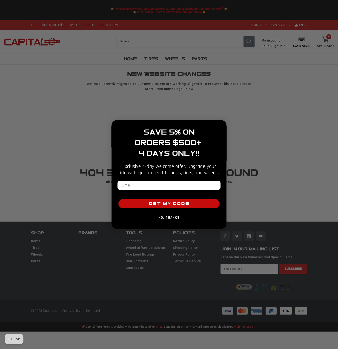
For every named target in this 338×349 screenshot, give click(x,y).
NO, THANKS (169, 217)
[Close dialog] (221, 125)
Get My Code (169, 203)
